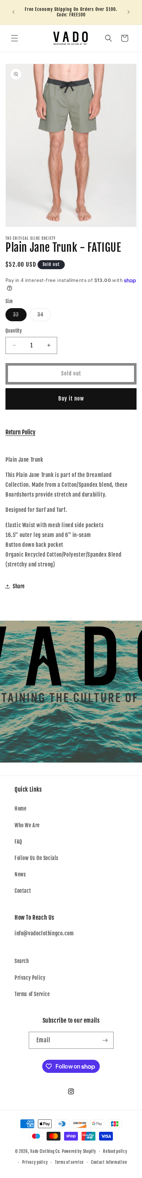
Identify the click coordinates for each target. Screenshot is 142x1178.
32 (20, 316)
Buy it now (71, 398)
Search (22, 961)
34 (44, 316)
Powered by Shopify (79, 1151)
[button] (15, 38)
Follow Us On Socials (37, 858)
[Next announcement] (129, 12)
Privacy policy (35, 1162)
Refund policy (115, 1151)
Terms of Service (32, 994)
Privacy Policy (30, 978)
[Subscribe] (105, 1040)
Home (20, 808)
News (20, 874)
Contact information (109, 1162)
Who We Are (27, 825)
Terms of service (69, 1162)
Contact (23, 891)
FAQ (18, 842)
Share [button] (19, 586)
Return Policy (20, 432)
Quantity (13, 331)
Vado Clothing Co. (45, 1151)
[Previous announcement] (13, 12)
